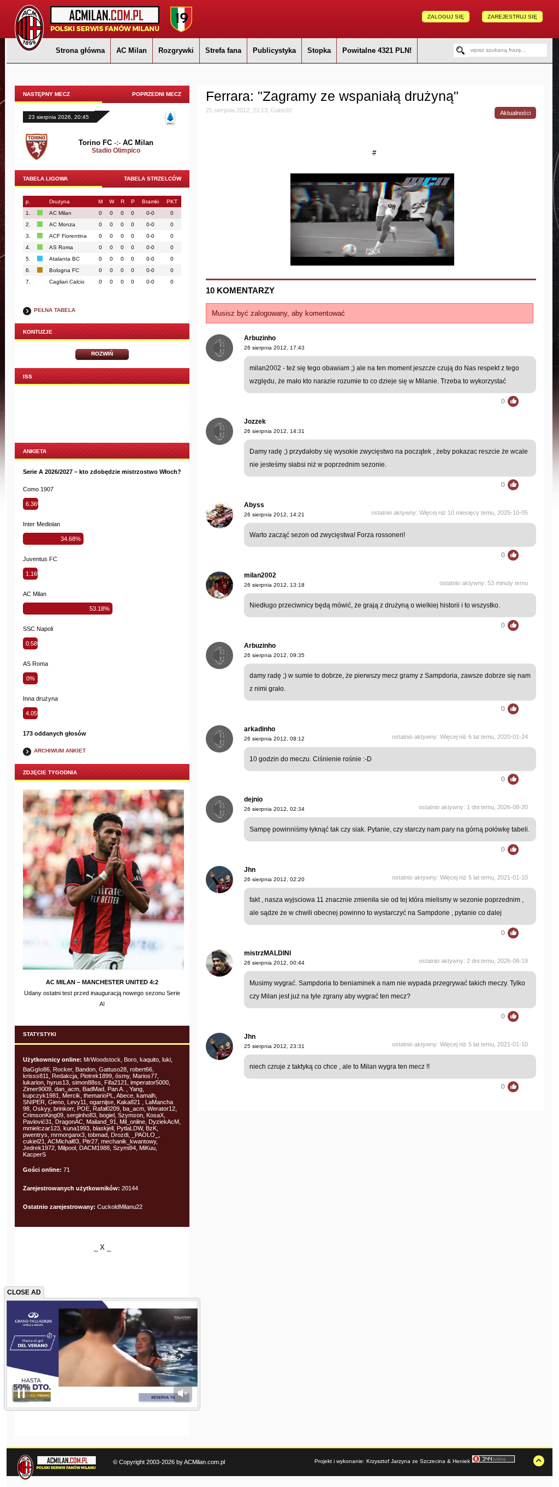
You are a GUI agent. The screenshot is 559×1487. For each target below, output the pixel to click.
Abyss (254, 505)
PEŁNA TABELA (54, 310)
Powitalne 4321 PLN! (377, 50)
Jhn (249, 870)
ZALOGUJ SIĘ (445, 17)
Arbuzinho (260, 338)
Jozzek (255, 421)
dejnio (253, 799)
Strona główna (80, 50)
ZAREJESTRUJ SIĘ (512, 17)
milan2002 (260, 575)
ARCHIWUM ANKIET (60, 751)
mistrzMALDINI (267, 953)
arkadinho (259, 729)
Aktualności (515, 113)
